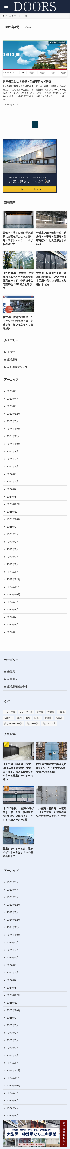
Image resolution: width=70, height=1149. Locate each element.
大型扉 (50, 712)
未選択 (11, 351)
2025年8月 (13, 421)
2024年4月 (13, 489)
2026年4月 (13, 398)
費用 (28, 717)
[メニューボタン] (6, 6)
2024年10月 (13, 443)
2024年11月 (13, 436)
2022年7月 (13, 617)
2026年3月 (13, 406)
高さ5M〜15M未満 (13, 723)
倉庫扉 (40, 712)
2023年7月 (13, 541)
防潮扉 (48, 717)
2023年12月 (13, 504)
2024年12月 (13, 428)
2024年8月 (13, 458)
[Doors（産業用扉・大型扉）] (35, 6)
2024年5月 (13, 481)
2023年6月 (13, 549)
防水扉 (37, 717)
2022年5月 (13, 632)
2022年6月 (13, 624)
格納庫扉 (8, 717)
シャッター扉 (25, 712)
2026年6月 (13, 391)
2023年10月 (13, 519)
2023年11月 (13, 511)
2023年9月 (13, 526)
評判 (19, 717)
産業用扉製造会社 (17, 366)
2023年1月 (13, 572)
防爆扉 (59, 717)
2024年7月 (13, 466)
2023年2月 (13, 564)
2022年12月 (13, 579)
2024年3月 (13, 496)
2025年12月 (13, 413)
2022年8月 (13, 609)
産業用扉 (12, 359)
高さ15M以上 (49, 723)
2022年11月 (13, 587)
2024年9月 (13, 451)
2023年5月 (13, 556)
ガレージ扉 (9, 712)
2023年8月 (13, 534)
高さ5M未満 (32, 723)
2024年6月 (13, 474)
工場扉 (61, 712)
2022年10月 (13, 594)
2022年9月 (13, 602)
